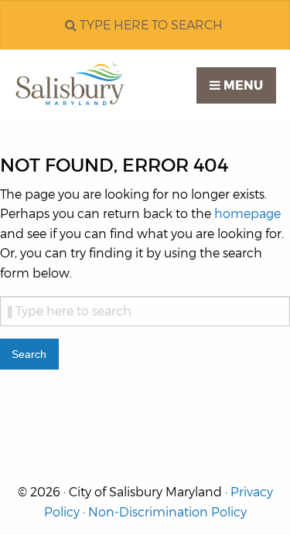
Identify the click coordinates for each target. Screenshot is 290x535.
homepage (247, 213)
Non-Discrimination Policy (167, 512)
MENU (241, 85)
